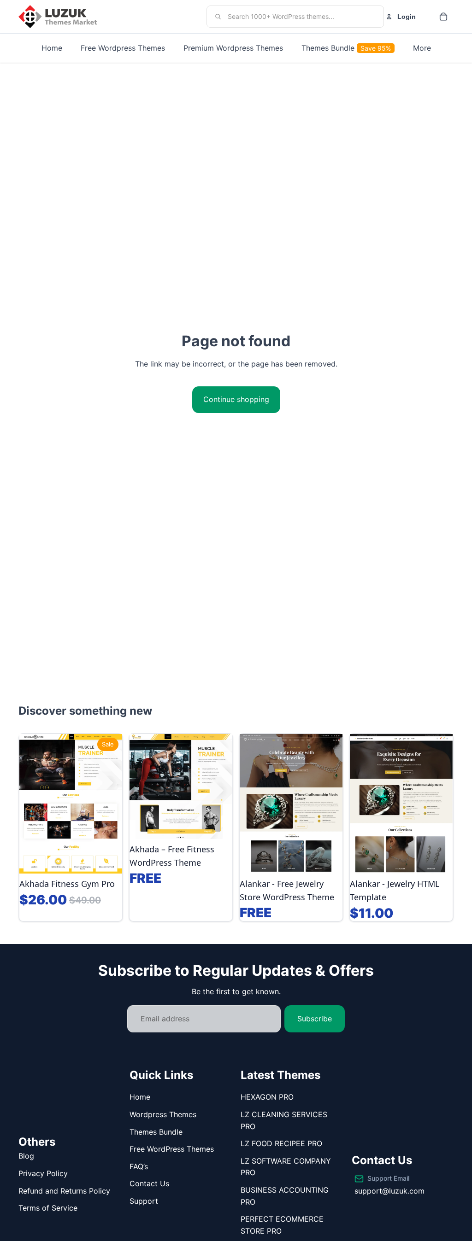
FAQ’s (139, 1166)
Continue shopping (236, 399)
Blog (26, 1155)
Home (140, 1096)
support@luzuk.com (389, 1190)
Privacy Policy (43, 1173)
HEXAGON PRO (267, 1096)
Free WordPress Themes (172, 1149)
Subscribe (314, 1018)
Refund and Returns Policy (64, 1190)
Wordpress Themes (163, 1114)
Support (144, 1201)
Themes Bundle (156, 1131)
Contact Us (149, 1183)
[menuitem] (422, 48)
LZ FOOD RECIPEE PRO (281, 1143)
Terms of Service (47, 1207)
